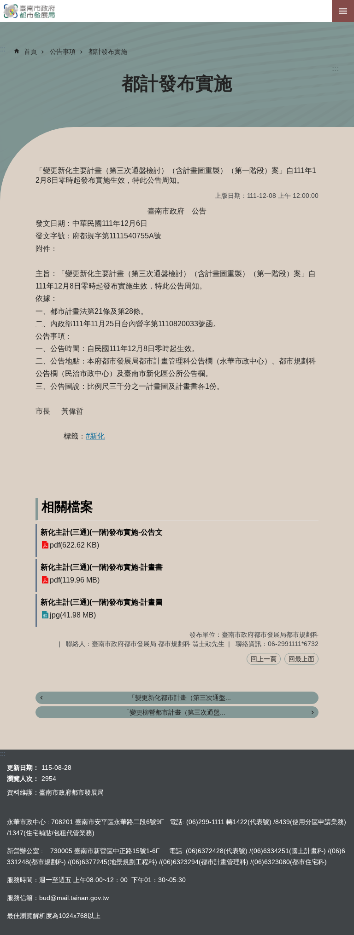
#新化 (95, 436)
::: (335, 68)
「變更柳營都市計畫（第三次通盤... (174, 712)
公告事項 (63, 51)
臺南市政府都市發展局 (177, 11)
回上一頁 (264, 659)
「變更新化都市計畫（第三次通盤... (180, 697)
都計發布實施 (107, 51)
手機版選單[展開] (343, 11)
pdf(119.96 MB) (75, 580)
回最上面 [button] (301, 659)
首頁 (30, 51)
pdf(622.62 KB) (74, 545)
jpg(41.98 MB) (73, 615)
